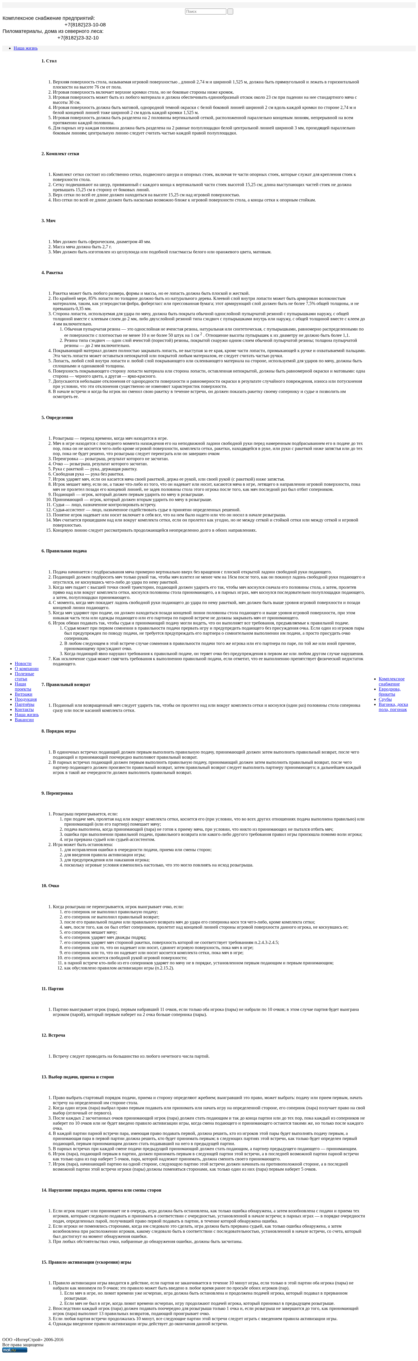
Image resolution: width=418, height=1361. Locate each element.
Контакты (24, 709)
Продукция (26, 699)
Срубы (385, 699)
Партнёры (24, 704)
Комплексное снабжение (392, 681)
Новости (23, 663)
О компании (27, 668)
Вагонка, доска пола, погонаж (393, 707)
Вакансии (24, 719)
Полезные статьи (24, 676)
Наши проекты (23, 686)
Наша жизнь (26, 48)
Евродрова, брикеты (390, 692)
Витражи (23, 694)
